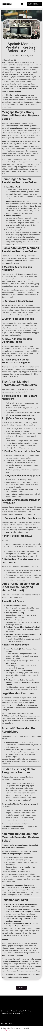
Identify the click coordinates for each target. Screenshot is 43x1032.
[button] (22, 4)
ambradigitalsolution (7, 1030)
